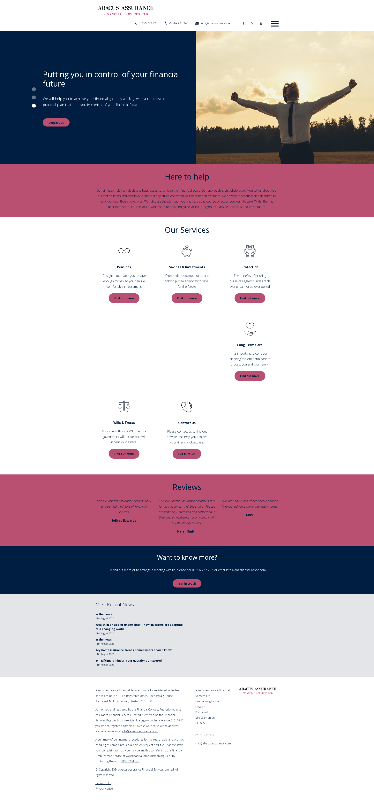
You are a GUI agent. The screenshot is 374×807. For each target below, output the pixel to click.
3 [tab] (34, 106)
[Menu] (275, 23)
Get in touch (187, 454)
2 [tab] (34, 97)
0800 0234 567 (130, 761)
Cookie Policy (103, 783)
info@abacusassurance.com (218, 23)
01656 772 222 (148, 23)
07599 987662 (178, 23)
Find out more (124, 298)
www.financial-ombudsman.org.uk (147, 756)
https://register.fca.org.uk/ (133, 720)
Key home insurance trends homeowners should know (133, 650)
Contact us (56, 128)
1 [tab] (34, 89)
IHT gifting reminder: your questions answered (128, 660)
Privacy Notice (104, 788)
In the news (103, 614)
